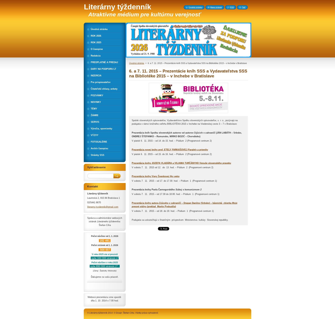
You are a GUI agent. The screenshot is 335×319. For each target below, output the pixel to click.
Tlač (243, 7)
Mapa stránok (216, 7)
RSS (232, 7)
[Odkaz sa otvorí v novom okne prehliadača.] (188, 113)
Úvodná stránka (136, 63)
